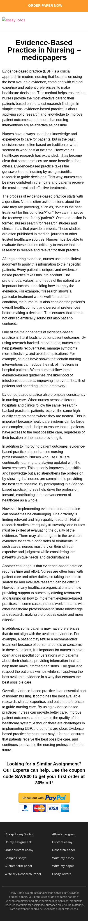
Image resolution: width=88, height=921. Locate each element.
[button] (77, 22)
